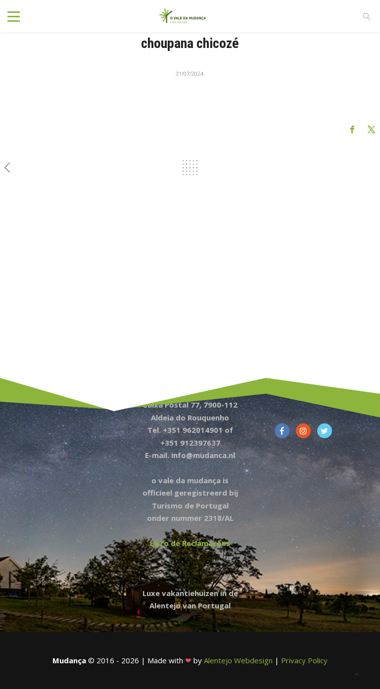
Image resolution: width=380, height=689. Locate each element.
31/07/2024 (189, 73)
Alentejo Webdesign (238, 660)
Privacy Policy (304, 660)
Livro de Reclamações (190, 543)
